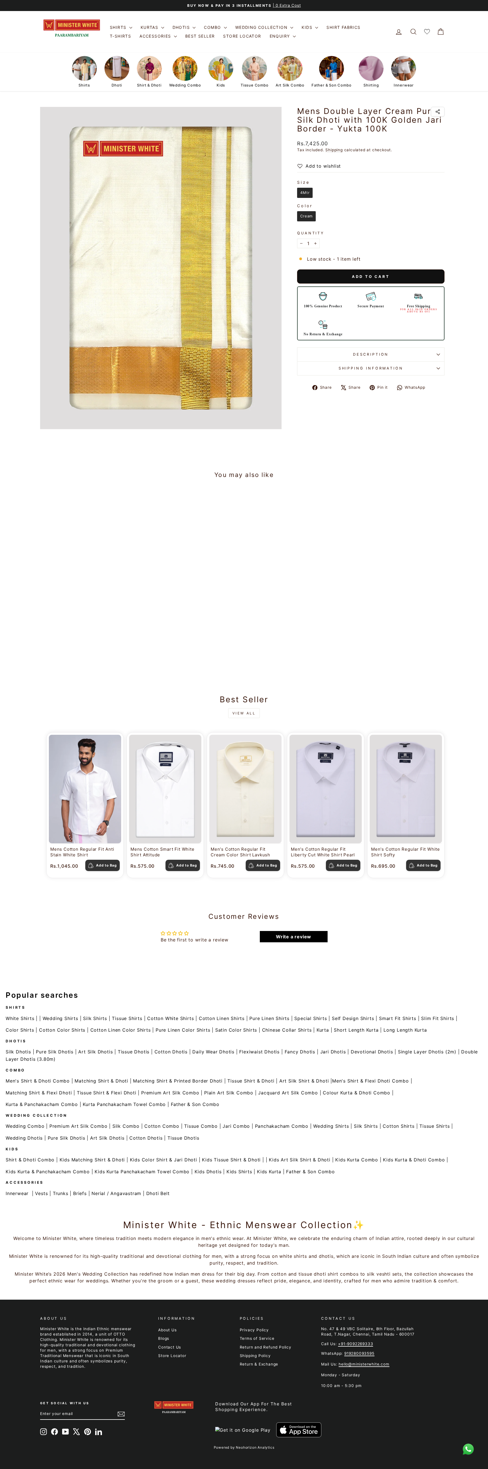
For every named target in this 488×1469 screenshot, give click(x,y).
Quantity (310, 233)
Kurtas (150, 27)
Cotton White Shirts (170, 1018)
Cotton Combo (161, 1126)
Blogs (163, 1338)
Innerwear (17, 1193)
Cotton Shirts (398, 1126)
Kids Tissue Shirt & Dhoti (231, 1160)
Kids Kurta (269, 1171)
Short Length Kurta (356, 1030)
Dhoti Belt (158, 1193)
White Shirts (20, 1018)
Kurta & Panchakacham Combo (42, 1104)
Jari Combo (236, 1126)
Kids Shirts (239, 1171)
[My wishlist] (427, 32)
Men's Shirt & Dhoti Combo (38, 1081)
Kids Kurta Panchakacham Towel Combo (142, 1171)
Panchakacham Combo (281, 1126)
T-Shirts (120, 36)
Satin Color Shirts (236, 1030)
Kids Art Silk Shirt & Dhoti (299, 1160)
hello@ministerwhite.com (364, 1364)
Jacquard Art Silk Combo (288, 1093)
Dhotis (182, 27)
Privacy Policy (254, 1330)
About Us (167, 1330)
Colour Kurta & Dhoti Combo (356, 1093)
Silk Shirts (95, 1018)
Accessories (156, 36)
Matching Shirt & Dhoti (101, 1081)
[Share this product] (438, 111)
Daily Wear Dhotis (213, 1052)
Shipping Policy (255, 1355)
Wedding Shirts (60, 1018)
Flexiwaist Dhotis (259, 1052)
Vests (41, 1193)
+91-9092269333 (355, 1343)
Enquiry (280, 36)
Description (371, 354)
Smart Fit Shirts (397, 1018)
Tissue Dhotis (133, 1052)
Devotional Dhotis (372, 1052)
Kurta (323, 1030)
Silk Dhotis (18, 1052)
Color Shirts (20, 1030)
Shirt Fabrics (343, 27)
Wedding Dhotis (24, 1138)
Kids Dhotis (208, 1171)
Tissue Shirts (127, 1018)
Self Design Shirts (353, 1018)
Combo (213, 27)
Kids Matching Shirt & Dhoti (92, 1160)
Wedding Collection (262, 27)
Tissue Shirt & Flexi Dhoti (106, 1093)
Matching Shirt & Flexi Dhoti (39, 1093)
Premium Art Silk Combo (170, 1093)
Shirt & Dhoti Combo (30, 1160)
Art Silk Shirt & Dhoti (304, 1081)
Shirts (119, 27)
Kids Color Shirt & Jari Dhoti (163, 1160)
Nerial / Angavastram (116, 1193)
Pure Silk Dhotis (54, 1052)
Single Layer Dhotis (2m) (427, 1052)
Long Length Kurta (405, 1030)
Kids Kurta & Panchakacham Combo (48, 1171)
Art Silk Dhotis (95, 1052)
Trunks (60, 1193)
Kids (308, 27)
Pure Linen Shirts (269, 1018)
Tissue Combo (201, 1126)
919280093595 (359, 1353)
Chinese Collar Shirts (287, 1030)
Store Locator (242, 36)
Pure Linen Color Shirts (183, 1030)
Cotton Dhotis (171, 1052)
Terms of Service (257, 1338)
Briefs (80, 1193)
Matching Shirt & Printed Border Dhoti (178, 1081)
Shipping (334, 150)
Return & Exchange (259, 1364)
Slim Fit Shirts (437, 1018)
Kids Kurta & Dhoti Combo (414, 1160)
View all (244, 713)
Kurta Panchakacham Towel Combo (124, 1104)
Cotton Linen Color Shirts (120, 1030)
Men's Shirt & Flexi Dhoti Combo (370, 1081)
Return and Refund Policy (265, 1347)
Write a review (293, 936)
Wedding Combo (25, 1126)
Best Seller (200, 36)
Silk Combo (126, 1126)
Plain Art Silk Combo (228, 1093)
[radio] (305, 193)
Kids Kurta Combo (356, 1160)
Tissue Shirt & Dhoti (250, 1081)
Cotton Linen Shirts (222, 1018)
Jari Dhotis (333, 1052)
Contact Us (169, 1347)
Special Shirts (310, 1018)
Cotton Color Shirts (62, 1030)
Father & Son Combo (195, 1104)
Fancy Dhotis (300, 1052)
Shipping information (371, 368)
